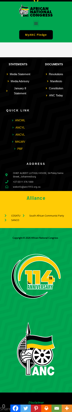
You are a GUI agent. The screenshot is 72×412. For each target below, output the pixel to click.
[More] (67, 408)
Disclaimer (36, 402)
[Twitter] (25, 408)
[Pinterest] (36, 408)
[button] (36, 23)
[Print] (46, 408)
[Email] (57, 408)
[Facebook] (15, 408)
